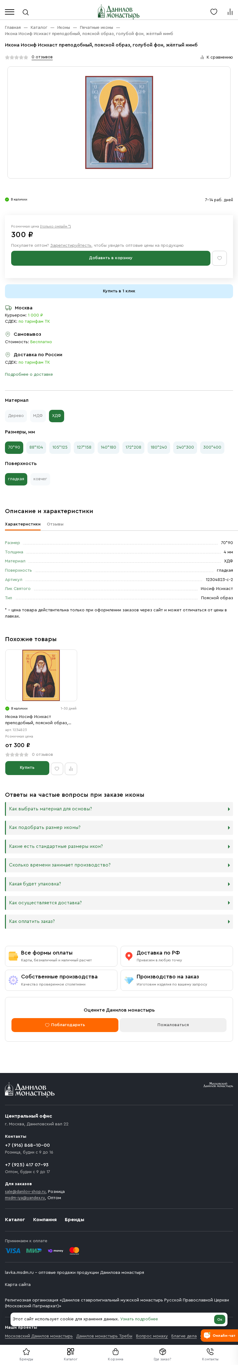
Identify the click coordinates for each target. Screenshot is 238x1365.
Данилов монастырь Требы (104, 1336)
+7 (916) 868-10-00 (27, 1145)
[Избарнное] (214, 12)
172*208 (133, 447)
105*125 (60, 447)
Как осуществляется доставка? (45, 903)
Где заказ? (162, 1359)
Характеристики (23, 524)
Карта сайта (18, 1285)
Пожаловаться (173, 1025)
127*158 (84, 447)
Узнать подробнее (139, 1319)
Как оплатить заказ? (32, 921)
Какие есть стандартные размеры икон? (56, 846)
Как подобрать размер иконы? (45, 827)
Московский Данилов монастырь (39, 1336)
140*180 (108, 447)
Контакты (210, 1359)
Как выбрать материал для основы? (50, 809)
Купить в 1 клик (119, 291)
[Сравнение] (230, 11)
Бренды (74, 1219)
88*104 (36, 447)
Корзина (115, 1359)
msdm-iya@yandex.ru (25, 1198)
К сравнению (220, 57)
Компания (45, 1219)
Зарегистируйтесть (70, 245)
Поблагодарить (68, 1025)
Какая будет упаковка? (35, 884)
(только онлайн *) (55, 226)
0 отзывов (42, 57)
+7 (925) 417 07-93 (27, 1164)
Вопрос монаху (152, 1336)
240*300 (185, 447)
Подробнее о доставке (29, 374)
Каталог (70, 1359)
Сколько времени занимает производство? (60, 865)
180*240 (159, 447)
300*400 (212, 447)
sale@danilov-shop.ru (25, 1192)
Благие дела (184, 1336)
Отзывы (55, 524)
